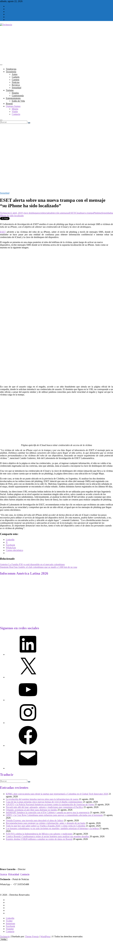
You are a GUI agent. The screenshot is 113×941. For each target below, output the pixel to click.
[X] (28, 677)
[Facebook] (28, 745)
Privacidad (13, 874)
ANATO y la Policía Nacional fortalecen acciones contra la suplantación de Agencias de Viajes (50, 804)
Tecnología (11, 71)
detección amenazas (60, 213)
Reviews (16, 85)
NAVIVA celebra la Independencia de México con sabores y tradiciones (39, 834)
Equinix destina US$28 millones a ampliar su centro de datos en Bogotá (39, 839)
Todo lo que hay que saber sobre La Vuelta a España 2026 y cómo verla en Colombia (45, 826)
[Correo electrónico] (28, 768)
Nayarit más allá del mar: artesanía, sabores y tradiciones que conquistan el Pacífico (44, 807)
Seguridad (16, 87)
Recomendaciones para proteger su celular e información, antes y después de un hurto (45, 823)
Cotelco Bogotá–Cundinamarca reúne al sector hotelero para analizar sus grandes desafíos (47, 836)
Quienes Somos (13, 106)
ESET (72, 213)
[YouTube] (28, 700)
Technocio (5, 213)
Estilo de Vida (18, 101)
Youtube (10, 929)
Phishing (97, 213)
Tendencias (11, 69)
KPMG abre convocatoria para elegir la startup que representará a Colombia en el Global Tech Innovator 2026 (57, 794)
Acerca (3, 874)
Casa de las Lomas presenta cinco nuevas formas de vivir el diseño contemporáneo (44, 802)
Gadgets (15, 77)
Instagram (10, 923)
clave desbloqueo (31, 213)
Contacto (16, 114)
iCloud (78, 213)
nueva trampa (87, 213)
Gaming (15, 79)
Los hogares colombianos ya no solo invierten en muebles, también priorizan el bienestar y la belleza (52, 828)
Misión (15, 109)
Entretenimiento (13, 98)
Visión (15, 111)
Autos (14, 74)
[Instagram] (28, 722)
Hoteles (15, 93)
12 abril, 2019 (16, 213)
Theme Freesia (32, 936)
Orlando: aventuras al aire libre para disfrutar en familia (31, 810)
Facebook (10, 926)
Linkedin (10, 918)
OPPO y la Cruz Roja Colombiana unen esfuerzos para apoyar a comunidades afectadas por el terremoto (54, 815)
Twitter (9, 921)
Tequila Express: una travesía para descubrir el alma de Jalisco (34, 820)
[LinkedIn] (28, 654)
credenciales (45, 213)
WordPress (45, 936)
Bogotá (9, 103)
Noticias (15, 82)
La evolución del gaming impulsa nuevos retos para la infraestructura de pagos (42, 799)
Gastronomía (18, 95)
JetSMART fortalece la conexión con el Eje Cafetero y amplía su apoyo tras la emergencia (47, 812)
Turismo (10, 90)
